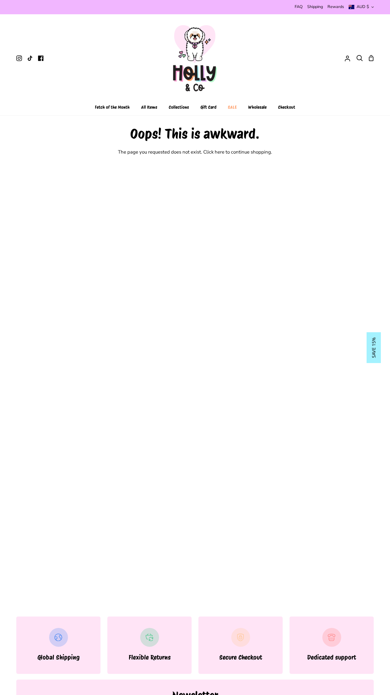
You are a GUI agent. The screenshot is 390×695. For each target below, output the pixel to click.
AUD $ (363, 6)
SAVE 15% (374, 347)
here (219, 152)
